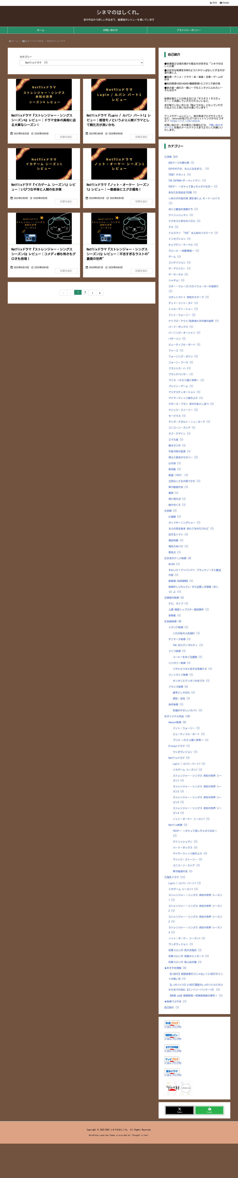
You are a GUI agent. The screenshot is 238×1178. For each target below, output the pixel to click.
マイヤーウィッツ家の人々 (185, 398)
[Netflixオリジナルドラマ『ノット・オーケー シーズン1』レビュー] (119, 164)
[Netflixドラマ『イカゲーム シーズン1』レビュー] (44, 164)
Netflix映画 (177, 825)
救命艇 (174, 469)
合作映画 (175, 704)
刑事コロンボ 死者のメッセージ (188, 956)
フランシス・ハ (179, 368)
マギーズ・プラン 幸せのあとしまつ (191, 404)
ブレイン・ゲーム (180, 386)
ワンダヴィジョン (185, 752)
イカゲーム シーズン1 (187, 770)
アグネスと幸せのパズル (184, 221)
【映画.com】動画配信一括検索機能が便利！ (195, 995)
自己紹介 (171, 1007)
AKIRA (174, 564)
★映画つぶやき (175, 1001)
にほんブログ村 (172, 1027)
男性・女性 (181, 698)
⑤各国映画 (173, 621)
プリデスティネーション (184, 392)
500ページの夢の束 (181, 163)
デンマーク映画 (179, 639)
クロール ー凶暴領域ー (183, 251)
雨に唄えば (177, 499)
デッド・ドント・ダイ (183, 303)
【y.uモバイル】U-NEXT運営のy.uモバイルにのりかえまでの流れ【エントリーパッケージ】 (195, 987)
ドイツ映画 (177, 651)
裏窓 (173, 493)
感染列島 (175, 540)
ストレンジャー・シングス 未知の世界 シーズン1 (197, 778)
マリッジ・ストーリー (183, 410)
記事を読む (66, 137)
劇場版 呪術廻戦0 (180, 581)
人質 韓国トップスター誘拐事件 (188, 609)
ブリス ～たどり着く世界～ (186, 380)
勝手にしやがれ (184, 692)
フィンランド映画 (180, 675)
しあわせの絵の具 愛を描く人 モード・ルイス (194, 201)
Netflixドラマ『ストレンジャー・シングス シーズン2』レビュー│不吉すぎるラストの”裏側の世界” (119, 254)
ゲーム (174, 256)
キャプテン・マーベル (183, 245)
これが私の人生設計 (186, 633)
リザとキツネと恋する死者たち (192, 669)
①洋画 (171, 157)
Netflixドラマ (179, 758)
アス (173, 227)
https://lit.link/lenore (185, 121)
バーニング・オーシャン (184, 333)
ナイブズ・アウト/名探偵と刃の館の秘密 (193, 321)
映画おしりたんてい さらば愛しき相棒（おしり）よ (193, 589)
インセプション (179, 239)
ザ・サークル (178, 274)
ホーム (15, 41)
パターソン (177, 339)
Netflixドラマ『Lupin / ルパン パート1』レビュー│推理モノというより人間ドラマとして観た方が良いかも (119, 120)
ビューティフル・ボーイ (184, 344)
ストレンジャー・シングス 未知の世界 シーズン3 (197, 799)
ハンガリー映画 (179, 663)
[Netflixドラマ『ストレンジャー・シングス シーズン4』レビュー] (44, 94)
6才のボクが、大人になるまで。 (188, 169)
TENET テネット (179, 174)
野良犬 (174, 552)
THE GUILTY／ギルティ (188, 645)
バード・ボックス (180, 327)
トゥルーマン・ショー (183, 309)
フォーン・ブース (180, 362)
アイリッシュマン (180, 215)
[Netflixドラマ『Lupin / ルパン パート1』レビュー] (119, 94)
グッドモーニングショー (184, 522)
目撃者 (174, 615)
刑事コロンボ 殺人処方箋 (185, 962)
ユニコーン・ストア (182, 428)
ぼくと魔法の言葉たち (183, 209)
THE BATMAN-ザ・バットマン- (187, 180)
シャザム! (176, 280)
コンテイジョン (179, 262)
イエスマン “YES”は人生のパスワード (193, 233)
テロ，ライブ (178, 603)
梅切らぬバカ (178, 546)
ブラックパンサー (180, 374)
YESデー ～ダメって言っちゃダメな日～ (193, 186)
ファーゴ (175, 350)
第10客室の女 (178, 487)
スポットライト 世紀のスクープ (188, 297)
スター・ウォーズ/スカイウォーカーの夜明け (193, 288)
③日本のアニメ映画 (177, 558)
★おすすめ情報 (175, 968)
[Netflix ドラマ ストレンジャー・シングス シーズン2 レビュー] (119, 228)
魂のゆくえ (177, 505)
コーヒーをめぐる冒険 (187, 657)
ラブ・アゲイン (179, 433)
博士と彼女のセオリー (183, 457)
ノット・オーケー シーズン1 (191, 819)
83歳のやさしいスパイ (187, 710)
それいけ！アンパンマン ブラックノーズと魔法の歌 (194, 572)
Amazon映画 (177, 722)
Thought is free (139, 1135)
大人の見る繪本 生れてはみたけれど (191, 528)
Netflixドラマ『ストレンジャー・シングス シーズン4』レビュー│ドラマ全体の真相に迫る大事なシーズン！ (43, 120)
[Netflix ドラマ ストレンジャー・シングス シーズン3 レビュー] (44, 228)
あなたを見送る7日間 (182, 192)
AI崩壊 (174, 517)
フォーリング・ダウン (183, 356)
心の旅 (174, 463)
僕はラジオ (177, 445)
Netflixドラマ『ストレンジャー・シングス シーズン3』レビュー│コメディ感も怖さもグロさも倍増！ (43, 254)
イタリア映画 (178, 627)
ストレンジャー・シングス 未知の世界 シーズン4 (197, 810)
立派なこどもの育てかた (184, 481)
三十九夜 (175, 439)
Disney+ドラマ (179, 746)
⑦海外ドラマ (174, 877)
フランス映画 (178, 687)
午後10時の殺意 (179, 451)
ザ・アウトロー (179, 268)
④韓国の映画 (174, 598)
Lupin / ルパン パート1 (189, 764)
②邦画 (170, 511)
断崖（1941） (178, 475)
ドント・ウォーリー (182, 315)
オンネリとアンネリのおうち (191, 681)
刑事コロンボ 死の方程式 (185, 950)
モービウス (177, 416)
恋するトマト (178, 534)
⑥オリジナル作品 (34, 41)
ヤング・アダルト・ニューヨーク (189, 422)
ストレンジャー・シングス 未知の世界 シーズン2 (197, 789)
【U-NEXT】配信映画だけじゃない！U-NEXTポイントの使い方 (195, 976)
